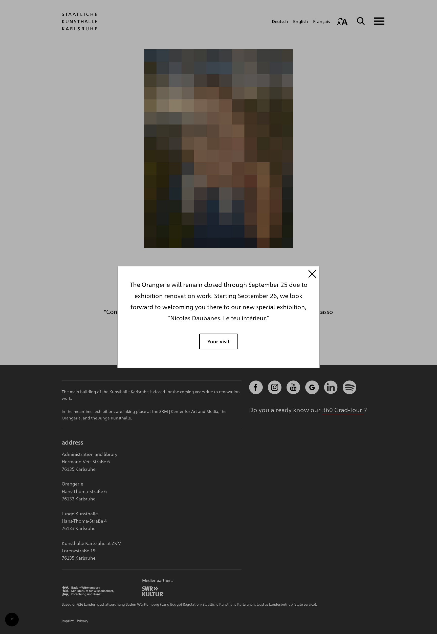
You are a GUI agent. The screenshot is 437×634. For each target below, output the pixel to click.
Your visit (218, 341)
